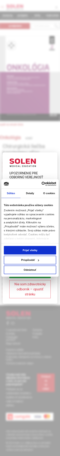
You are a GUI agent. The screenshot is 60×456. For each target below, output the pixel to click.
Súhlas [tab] (11, 193)
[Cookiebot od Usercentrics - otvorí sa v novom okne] (42, 184)
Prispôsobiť (28, 260)
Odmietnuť (30, 269)
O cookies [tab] (49, 193)
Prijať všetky (30, 250)
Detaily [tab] (30, 193)
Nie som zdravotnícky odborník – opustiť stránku (30, 289)
